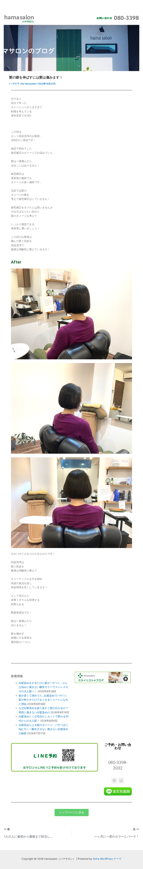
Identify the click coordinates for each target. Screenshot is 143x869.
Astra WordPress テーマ (107, 858)
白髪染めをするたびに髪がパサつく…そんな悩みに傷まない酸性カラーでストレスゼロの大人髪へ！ (43, 687)
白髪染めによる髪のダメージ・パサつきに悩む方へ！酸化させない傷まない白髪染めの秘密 (43, 729)
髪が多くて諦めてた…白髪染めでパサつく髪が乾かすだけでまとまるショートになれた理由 (43, 699)
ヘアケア (14, 83)
